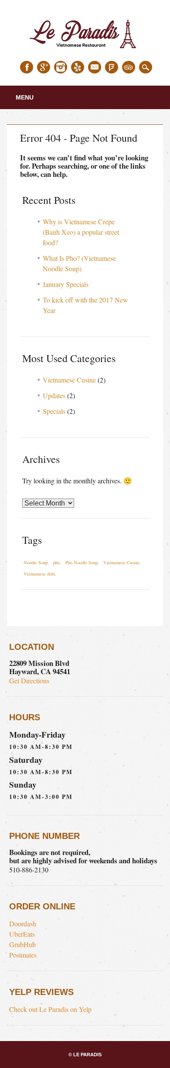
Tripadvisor (128, 67)
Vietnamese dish (39, 574)
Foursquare (111, 67)
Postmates (23, 954)
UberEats (22, 933)
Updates (54, 395)
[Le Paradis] (85, 51)
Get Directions (29, 680)
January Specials (65, 284)
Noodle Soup (36, 562)
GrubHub (22, 944)
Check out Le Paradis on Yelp (50, 1009)
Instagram (60, 67)
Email (94, 67)
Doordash (22, 923)
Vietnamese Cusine (69, 379)
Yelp (77, 67)
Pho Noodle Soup (81, 562)
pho (56, 562)
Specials (54, 411)
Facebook (26, 67)
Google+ (43, 67)
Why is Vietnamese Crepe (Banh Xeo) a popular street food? (81, 232)
